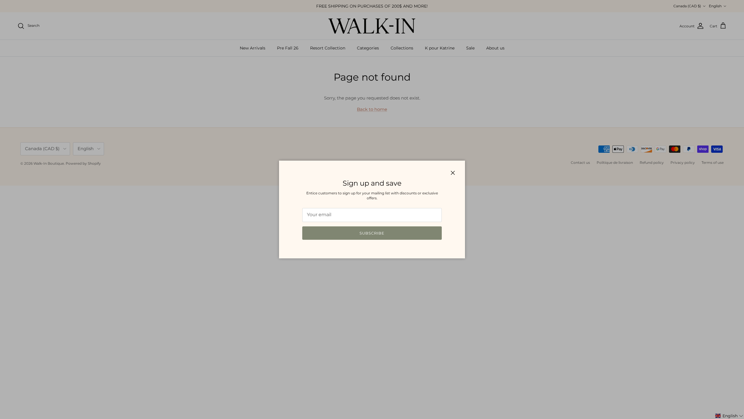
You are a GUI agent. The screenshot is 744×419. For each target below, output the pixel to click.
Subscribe (372, 233)
